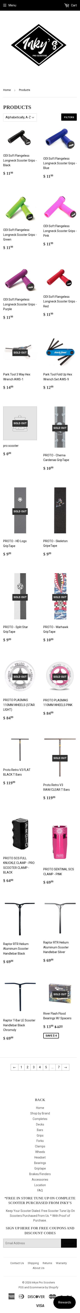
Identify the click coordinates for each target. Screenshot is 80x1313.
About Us (38, 1268)
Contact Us (17, 1263)
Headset (40, 1157)
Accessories (40, 1179)
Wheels (40, 1152)
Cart (73, 5)
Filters (69, 117)
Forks (40, 1141)
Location (40, 1185)
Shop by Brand (40, 1113)
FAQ (40, 1190)
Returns (47, 1263)
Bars (40, 1130)
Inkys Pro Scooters (43, 1282)
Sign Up (69, 1243)
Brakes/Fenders (40, 1174)
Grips (40, 1135)
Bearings (40, 1163)
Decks (40, 1124)
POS (21, 1287)
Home (7, 90)
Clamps (40, 1146)
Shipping (33, 1263)
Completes (40, 1119)
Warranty (61, 1263)
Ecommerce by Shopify (44, 1287)
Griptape (40, 1168)
